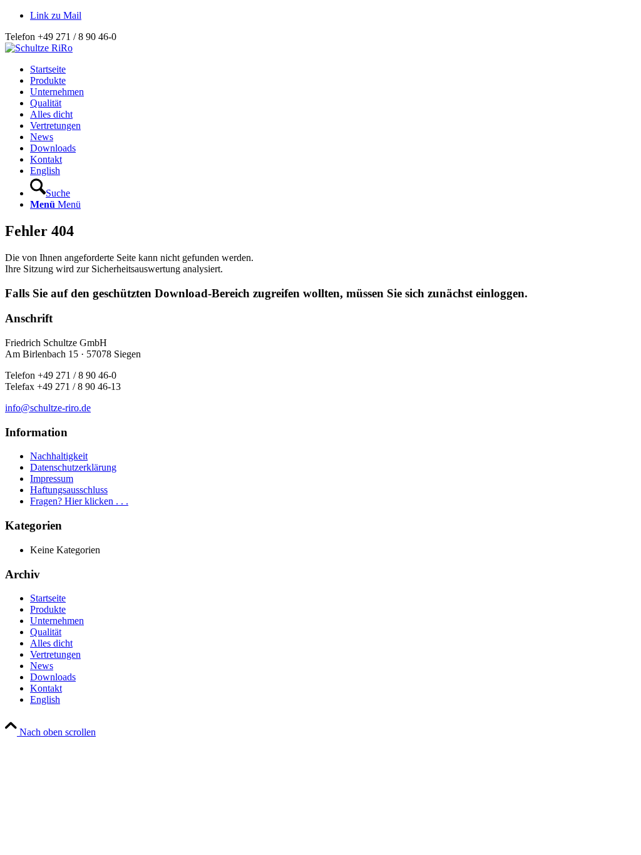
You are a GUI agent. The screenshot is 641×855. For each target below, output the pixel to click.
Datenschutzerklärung (73, 467)
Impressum (51, 478)
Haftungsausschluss (69, 489)
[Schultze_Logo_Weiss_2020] (39, 48)
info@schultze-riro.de (48, 407)
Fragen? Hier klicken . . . (79, 501)
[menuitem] (333, 69)
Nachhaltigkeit (59, 456)
